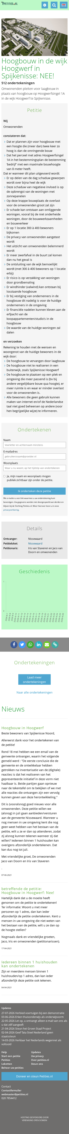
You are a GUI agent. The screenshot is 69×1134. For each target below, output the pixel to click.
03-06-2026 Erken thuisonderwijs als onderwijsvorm (32, 1017)
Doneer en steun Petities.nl (34, 1076)
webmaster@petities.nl (14, 1094)
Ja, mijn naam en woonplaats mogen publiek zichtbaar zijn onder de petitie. (30, 478)
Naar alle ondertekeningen (34, 692)
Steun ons (37, 1063)
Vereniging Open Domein (34, 1120)
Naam (7, 440)
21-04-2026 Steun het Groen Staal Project (26, 1028)
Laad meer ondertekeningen (34, 679)
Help (4, 1052)
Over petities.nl (40, 1060)
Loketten (6, 1063)
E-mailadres (10, 451)
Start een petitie (10, 1056)
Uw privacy (37, 1056)
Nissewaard (35, 543)
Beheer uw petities (12, 1067)
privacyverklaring (11, 509)
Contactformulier (11, 1090)
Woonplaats (10, 463)
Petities (5, 1060)
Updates (36, 1052)
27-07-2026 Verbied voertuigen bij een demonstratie (32, 1013)
